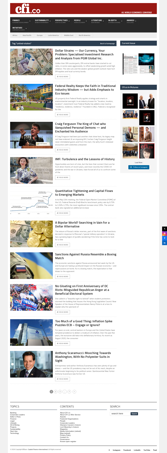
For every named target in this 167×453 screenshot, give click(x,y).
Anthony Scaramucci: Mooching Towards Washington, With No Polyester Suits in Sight (83, 356)
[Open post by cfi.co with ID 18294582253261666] (130, 150)
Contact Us (64, 437)
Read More (63, 77)
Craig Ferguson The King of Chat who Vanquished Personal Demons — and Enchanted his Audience (80, 127)
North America (84, 35)
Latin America (53, 35)
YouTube (147, 450)
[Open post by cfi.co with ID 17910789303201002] (130, 101)
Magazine (64, 429)
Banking (13, 413)
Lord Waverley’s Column (69, 427)
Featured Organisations (69, 419)
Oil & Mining (14, 425)
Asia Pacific (27, 35)
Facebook (127, 450)
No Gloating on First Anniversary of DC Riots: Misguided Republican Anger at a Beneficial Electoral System (82, 290)
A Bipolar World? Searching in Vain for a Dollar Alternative (82, 224)
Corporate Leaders (17, 415)
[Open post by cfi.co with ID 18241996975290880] (146, 150)
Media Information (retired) (70, 431)
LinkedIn (137, 450)
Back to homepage (107, 43)
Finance (13, 419)
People (62, 421)
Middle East (68, 35)
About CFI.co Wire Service (70, 415)
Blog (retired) (65, 433)
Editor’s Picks (15, 417)
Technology (14, 433)
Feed (155, 450)
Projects (13, 427)
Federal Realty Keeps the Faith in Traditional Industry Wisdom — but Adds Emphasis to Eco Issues (85, 89)
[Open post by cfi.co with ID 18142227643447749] (130, 134)
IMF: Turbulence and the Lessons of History (85, 159)
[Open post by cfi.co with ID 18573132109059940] (130, 117)
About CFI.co (65, 413)
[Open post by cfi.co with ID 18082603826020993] (146, 134)
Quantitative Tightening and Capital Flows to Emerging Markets (84, 192)
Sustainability (15, 429)
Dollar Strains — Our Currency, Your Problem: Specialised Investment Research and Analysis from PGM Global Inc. (84, 54)
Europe (40, 35)
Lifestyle (13, 423)
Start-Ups (13, 431)
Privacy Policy (65, 435)
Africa (15, 35)
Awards (63, 417)
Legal (12, 421)
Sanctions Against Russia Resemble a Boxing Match (85, 256)
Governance (65, 439)
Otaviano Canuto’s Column (70, 425)
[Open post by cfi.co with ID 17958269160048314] (146, 117)
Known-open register (68, 441)
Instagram (116, 450)
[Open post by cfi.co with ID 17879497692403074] (146, 101)
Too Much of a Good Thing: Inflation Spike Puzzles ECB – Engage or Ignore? (83, 323)
